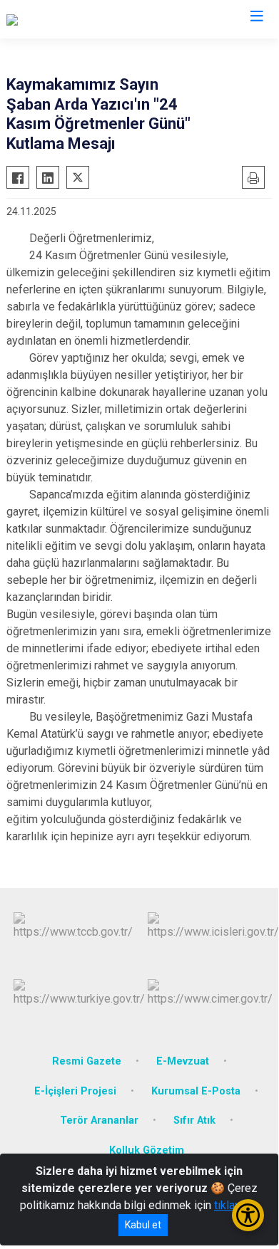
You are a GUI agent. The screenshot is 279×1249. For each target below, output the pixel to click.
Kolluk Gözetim (146, 1150)
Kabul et (143, 1224)
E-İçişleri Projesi (75, 1091)
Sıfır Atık (194, 1120)
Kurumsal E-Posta (195, 1091)
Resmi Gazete (86, 1061)
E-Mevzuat (182, 1061)
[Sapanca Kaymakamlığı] (63, 19)
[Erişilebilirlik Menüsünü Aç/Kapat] (248, 1215)
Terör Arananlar (99, 1120)
